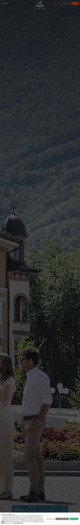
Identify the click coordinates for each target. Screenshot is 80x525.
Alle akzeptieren (74, 518)
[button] (2, 522)
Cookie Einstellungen (50, 518)
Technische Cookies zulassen (62, 518)
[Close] (4, 520)
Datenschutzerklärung (18, 523)
